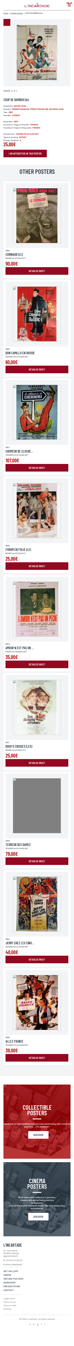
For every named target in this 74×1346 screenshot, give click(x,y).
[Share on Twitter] (14, 91)
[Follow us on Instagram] (37, 1324)
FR (71, 2)
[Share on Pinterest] (16, 91)
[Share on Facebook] (12, 91)
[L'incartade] (37, 7)
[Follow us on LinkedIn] (41, 1324)
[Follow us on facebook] (29, 1324)
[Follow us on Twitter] (33, 1324)
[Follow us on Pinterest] (44, 1324)
